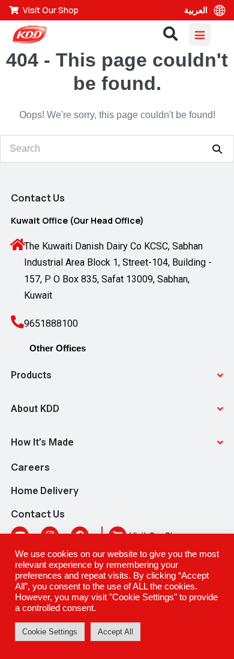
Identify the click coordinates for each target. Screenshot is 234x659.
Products (31, 375)
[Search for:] (117, 148)
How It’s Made (42, 442)
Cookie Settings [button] (49, 631)
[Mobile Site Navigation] (200, 34)
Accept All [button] (115, 631)
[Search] (217, 149)
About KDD (35, 408)
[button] (117, 375)
